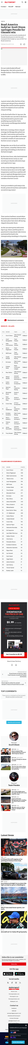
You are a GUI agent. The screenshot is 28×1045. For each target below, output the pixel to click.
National (17, 6)
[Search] (22, 2)
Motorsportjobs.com (14, 994)
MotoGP (10, 6)
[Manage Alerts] (16, 665)
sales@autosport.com (14, 1020)
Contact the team (14, 1018)
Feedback (14, 1008)
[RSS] (20, 982)
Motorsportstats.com (14, 999)
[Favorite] (20, 44)
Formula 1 (3, 6)
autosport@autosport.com (14, 1013)
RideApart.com (14, 1001)
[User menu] (25, 2)
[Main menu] (1, 2)
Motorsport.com (14, 996)
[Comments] (24, 44)
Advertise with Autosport (14, 1015)
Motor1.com (14, 991)
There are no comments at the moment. (14, 696)
